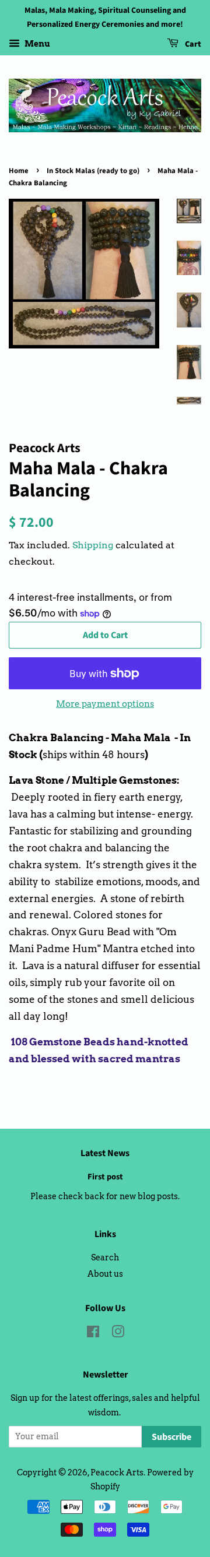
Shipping (92, 545)
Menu (36, 43)
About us (105, 1274)
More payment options (105, 704)
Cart (192, 44)
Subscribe (171, 1437)
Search (105, 1257)
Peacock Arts (117, 1472)
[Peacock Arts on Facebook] (93, 1334)
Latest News (105, 1153)
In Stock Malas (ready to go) (93, 170)
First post (105, 1177)
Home (19, 170)
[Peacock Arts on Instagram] (117, 1334)
